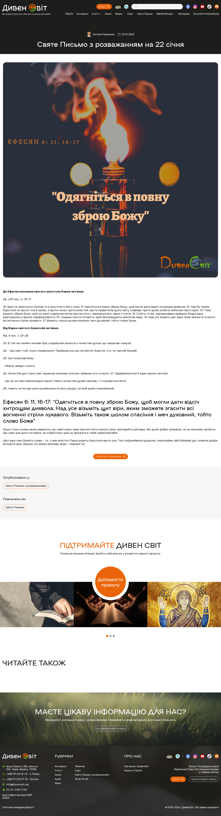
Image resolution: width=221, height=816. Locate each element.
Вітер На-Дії (81, 779)
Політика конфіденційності (18, 807)
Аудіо (58, 779)
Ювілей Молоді (164, 13)
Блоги (108, 13)
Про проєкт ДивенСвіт (136, 766)
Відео (58, 783)
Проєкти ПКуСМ (133, 770)
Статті (95, 13)
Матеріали (184, 13)
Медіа (118, 13)
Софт (130, 13)
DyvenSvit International (206, 13)
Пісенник (80, 766)
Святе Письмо (145, 13)
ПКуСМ (69, 13)
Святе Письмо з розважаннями (26, 486)
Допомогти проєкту (110, 581)
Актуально (82, 13)
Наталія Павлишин (104, 34)
